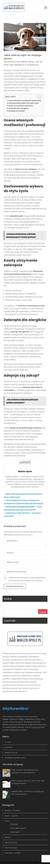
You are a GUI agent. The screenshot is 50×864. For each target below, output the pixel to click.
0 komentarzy (32, 65)
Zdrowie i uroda (12, 853)
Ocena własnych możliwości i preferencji (24, 100)
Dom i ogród (11, 816)
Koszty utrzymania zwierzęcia (20, 106)
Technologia (11, 847)
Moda (8, 837)
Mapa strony (11, 752)
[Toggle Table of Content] (38, 97)
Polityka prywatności (15, 758)
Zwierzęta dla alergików (18, 108)
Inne (7, 821)
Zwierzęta (14, 832)
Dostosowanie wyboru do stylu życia (23, 103)
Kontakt (8, 747)
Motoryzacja (11, 842)
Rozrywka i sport (18, 828)
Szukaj (43, 612)
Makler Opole (27, 62)
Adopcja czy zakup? (16, 111)
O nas (8, 742)
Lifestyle (14, 824)
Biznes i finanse (12, 810)
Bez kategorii (16, 65)
